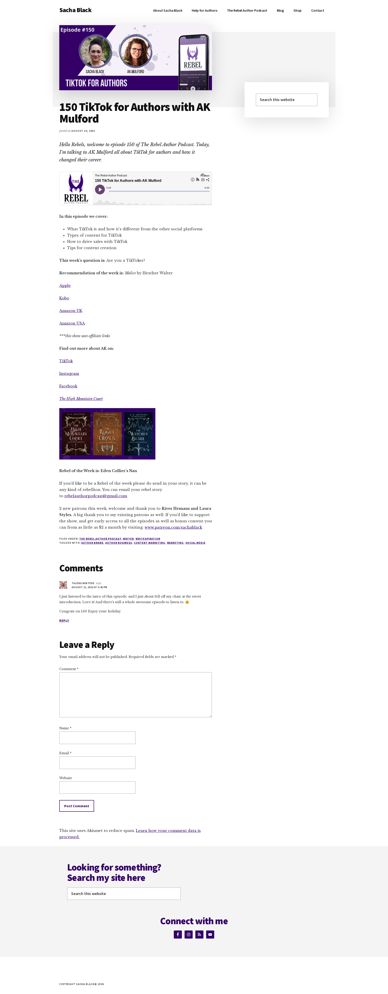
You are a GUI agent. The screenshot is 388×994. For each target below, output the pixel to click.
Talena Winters (83, 583)
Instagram (69, 373)
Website (65, 778)
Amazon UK (70, 310)
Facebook (68, 386)
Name (65, 728)
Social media (195, 542)
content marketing (149, 542)
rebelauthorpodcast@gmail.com (95, 496)
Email (65, 753)
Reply (64, 620)
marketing (175, 542)
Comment (68, 669)
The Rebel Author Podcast (100, 538)
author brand (92, 542)
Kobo (64, 298)
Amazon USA (72, 323)
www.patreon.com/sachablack (173, 527)
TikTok (66, 361)
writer (128, 538)
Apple (65, 285)
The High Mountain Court (81, 398)
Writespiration (148, 538)
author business (118, 542)
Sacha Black (75, 10)
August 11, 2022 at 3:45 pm (89, 587)
